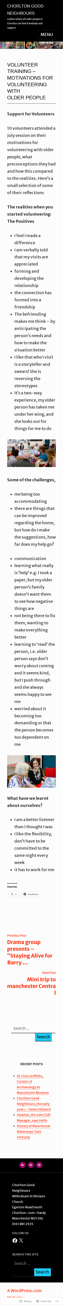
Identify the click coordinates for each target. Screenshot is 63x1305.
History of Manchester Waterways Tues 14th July (34, 1131)
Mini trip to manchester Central (31, 983)
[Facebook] (15, 1240)
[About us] (31, 1167)
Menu (47, 34)
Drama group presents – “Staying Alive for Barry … (29, 949)
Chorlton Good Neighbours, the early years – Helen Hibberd (34, 1103)
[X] (21, 1240)
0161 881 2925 (22, 1224)
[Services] (39, 1167)
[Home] (22, 1167)
